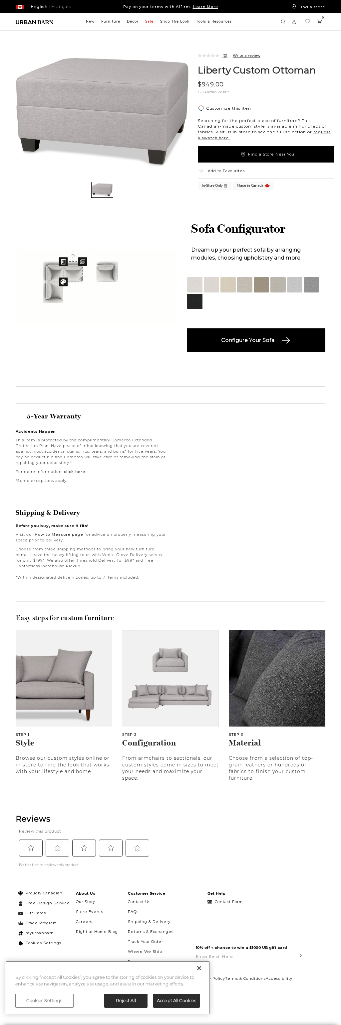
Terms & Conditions (245, 978)
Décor (133, 21)
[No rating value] (210, 55)
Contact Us (139, 901)
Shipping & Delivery (149, 921)
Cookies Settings (43, 943)
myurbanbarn (40, 933)
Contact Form (229, 901)
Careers (84, 921)
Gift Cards (36, 913)
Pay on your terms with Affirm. (170, 6)
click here (74, 471)
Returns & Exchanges (150, 931)
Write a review (246, 55)
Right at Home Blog (97, 931)
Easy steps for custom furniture (65, 618)
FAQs (133, 911)
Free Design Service (44, 903)
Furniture (110, 21)
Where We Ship (145, 951)
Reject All (126, 1000)
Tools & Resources (214, 21)
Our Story (85, 901)
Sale (149, 21)
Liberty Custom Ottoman (257, 70)
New (90, 21)
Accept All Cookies (176, 1000)
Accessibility (279, 978)
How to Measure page (59, 534)
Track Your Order (145, 941)
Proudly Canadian (44, 893)
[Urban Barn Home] (35, 22)
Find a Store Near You (271, 154)
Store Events (89, 911)
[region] (107, 987)
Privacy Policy (210, 978)
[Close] (199, 968)
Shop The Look (174, 21)
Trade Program (41, 923)
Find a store (311, 6)
